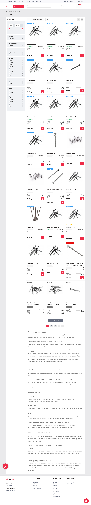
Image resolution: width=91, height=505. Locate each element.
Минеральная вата (37, 488)
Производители (30, 1)
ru (65, 1)
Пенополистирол (36, 486)
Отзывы (55, 493)
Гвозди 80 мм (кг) (51, 44)
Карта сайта (55, 494)
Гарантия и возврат (57, 486)
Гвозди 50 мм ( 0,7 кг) (32, 263)
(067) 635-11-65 (67, 6)
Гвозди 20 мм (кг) (31, 227)
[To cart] (42, 55)
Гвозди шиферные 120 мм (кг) (54, 189)
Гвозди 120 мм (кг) (31, 153)
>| (62, 325)
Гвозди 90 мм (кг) (51, 80)
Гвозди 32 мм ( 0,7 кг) (32, 189)
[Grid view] (82, 19)
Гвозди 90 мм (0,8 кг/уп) (53, 227)
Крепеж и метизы (12, 11)
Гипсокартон (35, 482)
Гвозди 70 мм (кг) (31, 80)
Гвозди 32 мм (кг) (70, 153)
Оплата (15, 1)
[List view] (78, 19)
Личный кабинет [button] (80, 1)
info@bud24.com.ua (71, 487)
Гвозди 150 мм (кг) (71, 117)
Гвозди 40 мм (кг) (70, 227)
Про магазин (39, 1)
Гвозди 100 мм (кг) (31, 44)
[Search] (27, 6)
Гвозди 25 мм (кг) (51, 153)
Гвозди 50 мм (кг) (70, 44)
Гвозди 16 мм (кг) (70, 80)
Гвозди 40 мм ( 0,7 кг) (71, 189)
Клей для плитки (36, 490)
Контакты (21, 1)
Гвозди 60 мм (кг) (31, 117)
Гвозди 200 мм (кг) (51, 117)
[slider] (9, 29)
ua (67, 1)
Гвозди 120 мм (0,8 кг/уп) (53, 263)
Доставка (9, 1)
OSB (34, 483)
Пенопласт (35, 485)
